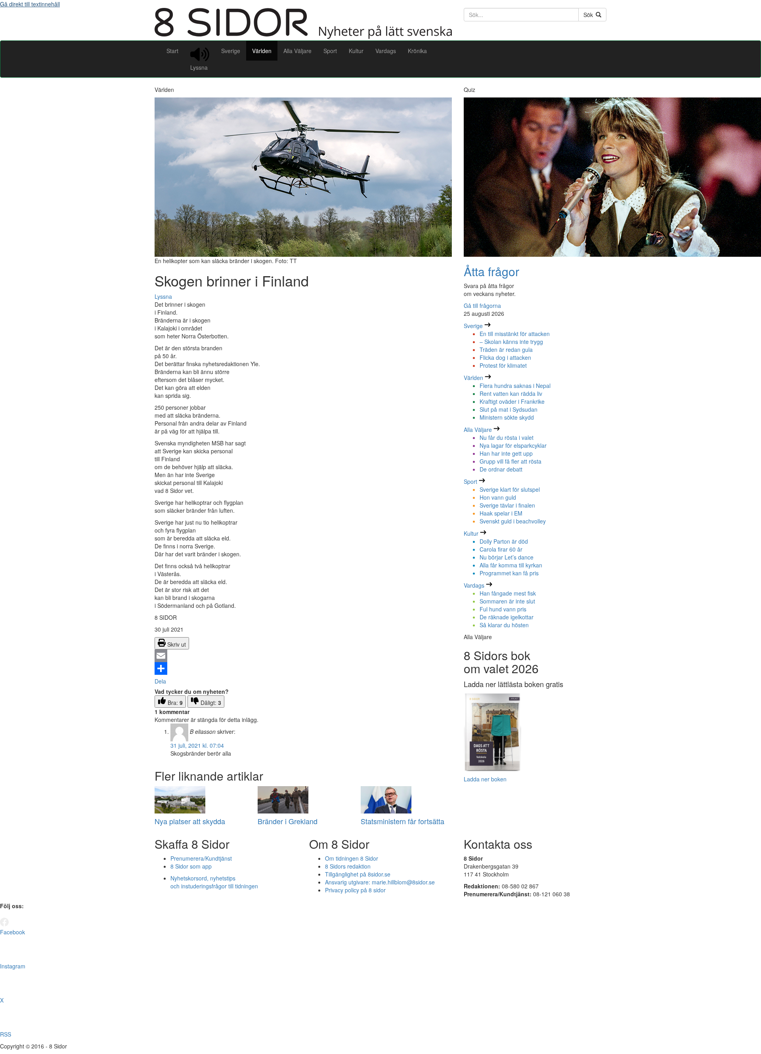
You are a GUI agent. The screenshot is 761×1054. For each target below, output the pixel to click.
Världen (262, 51)
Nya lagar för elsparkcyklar (513, 445)
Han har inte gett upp (506, 453)
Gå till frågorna (482, 305)
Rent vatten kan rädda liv (511, 393)
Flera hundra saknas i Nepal (515, 386)
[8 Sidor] (303, 36)
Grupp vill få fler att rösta (510, 461)
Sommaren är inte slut (507, 601)
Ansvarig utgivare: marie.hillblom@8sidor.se (380, 882)
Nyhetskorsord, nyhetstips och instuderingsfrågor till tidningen (214, 882)
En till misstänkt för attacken (515, 334)
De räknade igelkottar (506, 617)
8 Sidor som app (191, 866)
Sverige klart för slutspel (510, 489)
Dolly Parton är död (504, 541)
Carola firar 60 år (501, 549)
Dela (160, 681)
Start (172, 51)
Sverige (230, 51)
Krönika (417, 51)
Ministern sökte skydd (507, 417)
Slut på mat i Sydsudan (508, 409)
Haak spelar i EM (501, 513)
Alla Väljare (297, 51)
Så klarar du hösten (504, 625)
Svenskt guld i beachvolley (513, 521)
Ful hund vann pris (503, 609)
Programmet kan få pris (509, 573)
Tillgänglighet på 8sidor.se (357, 874)
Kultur (356, 51)
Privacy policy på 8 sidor (355, 890)
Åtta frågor (491, 271)
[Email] (303, 655)
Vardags (385, 51)
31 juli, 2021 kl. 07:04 (197, 745)
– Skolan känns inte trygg (511, 342)
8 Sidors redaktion (348, 866)
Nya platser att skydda (190, 821)
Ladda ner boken (485, 779)
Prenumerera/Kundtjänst (201, 858)
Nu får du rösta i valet (506, 437)
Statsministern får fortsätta (402, 821)
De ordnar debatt (501, 469)
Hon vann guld (498, 497)
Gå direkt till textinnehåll (30, 4)
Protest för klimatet (503, 365)
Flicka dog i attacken (505, 357)
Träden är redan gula (506, 349)
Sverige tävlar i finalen (507, 505)
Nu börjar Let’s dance (506, 557)
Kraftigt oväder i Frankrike (512, 401)
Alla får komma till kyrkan (511, 565)
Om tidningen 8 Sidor (351, 858)
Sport (330, 51)
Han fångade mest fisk (508, 593)
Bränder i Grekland (287, 821)
